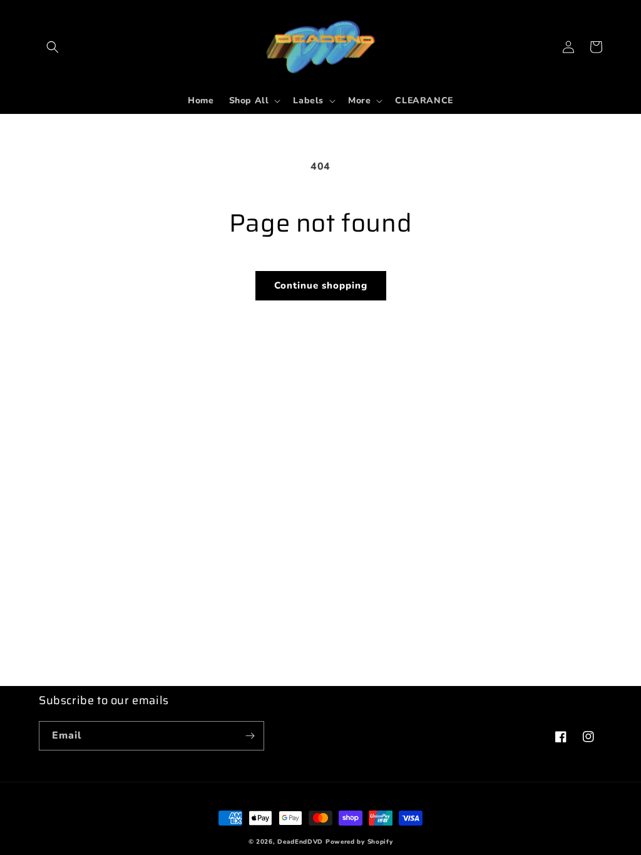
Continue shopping (320, 285)
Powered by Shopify (359, 841)
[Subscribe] (250, 735)
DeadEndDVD (300, 841)
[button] (52, 47)
